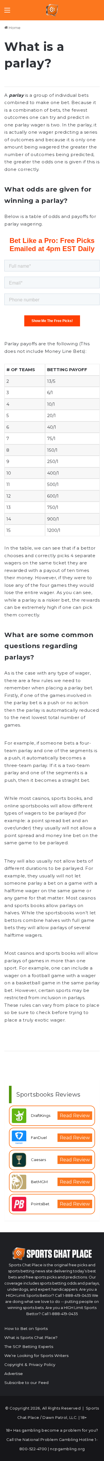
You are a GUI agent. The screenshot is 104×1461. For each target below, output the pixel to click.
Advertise (13, 1373)
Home (14, 27)
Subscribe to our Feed (26, 1382)
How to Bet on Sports (26, 1328)
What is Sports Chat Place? (30, 1337)
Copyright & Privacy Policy (29, 1364)
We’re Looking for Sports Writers (36, 1355)
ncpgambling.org (67, 1448)
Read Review (75, 1115)
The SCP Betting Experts (28, 1346)
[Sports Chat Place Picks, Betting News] (52, 10)
